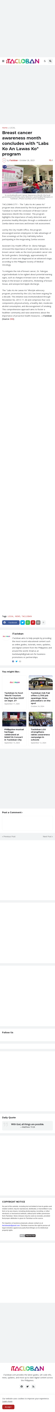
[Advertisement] (27, 28)
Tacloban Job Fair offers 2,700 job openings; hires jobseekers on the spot (40, 698)
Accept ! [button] (8, 1407)
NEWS (17, 616)
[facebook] (13, 661)
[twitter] (16, 661)
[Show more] (43, 622)
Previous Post (9, 836)
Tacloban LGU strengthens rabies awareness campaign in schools (40, 734)
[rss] (33, 1386)
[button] (3, 61)
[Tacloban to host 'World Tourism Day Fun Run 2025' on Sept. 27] (14, 682)
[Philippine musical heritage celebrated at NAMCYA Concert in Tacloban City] (14, 719)
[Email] (38, 622)
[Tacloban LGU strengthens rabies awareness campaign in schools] (41, 719)
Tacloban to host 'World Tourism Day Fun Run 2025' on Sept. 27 (14, 697)
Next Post (47, 836)
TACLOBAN (27, 616)
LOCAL (12, 128)
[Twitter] (22, 622)
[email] (20, 661)
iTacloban (17, 634)
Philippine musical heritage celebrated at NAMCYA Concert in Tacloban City (14, 734)
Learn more (7, 1401)
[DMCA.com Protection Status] (27, 1236)
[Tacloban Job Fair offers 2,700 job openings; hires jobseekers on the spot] (41, 682)
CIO (11, 319)
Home (4, 128)
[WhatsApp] (27, 622)
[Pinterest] (33, 622)
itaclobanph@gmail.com (11, 1225)
